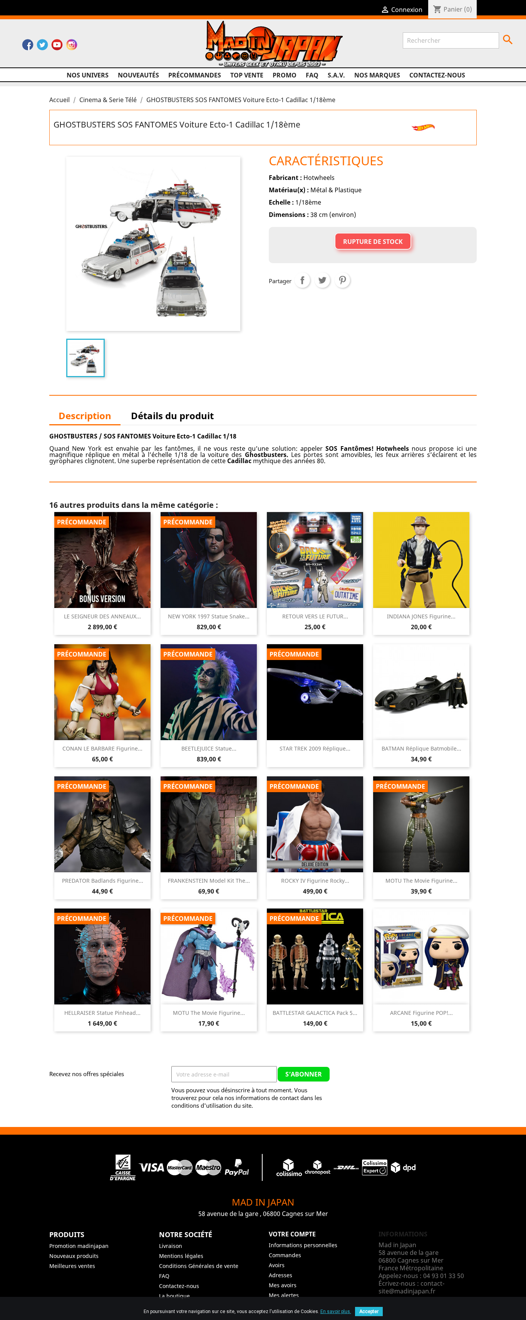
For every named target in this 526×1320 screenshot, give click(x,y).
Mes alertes (284, 1295)
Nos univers (88, 75)
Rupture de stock (373, 241)
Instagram (71, 46)
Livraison (170, 1245)
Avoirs (277, 1265)
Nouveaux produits (74, 1256)
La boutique (174, 1296)
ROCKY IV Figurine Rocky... (315, 880)
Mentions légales (181, 1256)
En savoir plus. (335, 1311)
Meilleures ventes (72, 1266)
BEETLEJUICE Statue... (208, 748)
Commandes (285, 1255)
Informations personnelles (303, 1245)
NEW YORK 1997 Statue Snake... (209, 616)
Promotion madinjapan (79, 1245)
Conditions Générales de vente (198, 1266)
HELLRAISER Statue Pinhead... (102, 1012)
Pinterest (342, 280)
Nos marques (377, 75)
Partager (302, 280)
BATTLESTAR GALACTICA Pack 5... (315, 1012)
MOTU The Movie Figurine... (421, 880)
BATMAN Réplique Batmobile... (421, 748)
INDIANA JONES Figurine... (421, 616)
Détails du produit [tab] (172, 415)
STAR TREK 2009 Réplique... (315, 748)
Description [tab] (85, 415)
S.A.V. (336, 75)
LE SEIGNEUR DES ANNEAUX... (102, 616)
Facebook (28, 46)
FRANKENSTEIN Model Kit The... (209, 880)
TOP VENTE (246, 75)
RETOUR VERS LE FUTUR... (315, 616)
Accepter (369, 1311)
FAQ (312, 75)
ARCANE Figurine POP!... (421, 1012)
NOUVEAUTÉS (138, 75)
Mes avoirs (283, 1285)
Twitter (42, 46)
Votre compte (292, 1234)
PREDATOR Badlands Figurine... (102, 880)
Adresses (280, 1275)
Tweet (322, 280)
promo (285, 75)
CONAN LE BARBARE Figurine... (102, 748)
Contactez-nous (437, 75)
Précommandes (194, 75)
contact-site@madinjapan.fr (411, 1287)
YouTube (57, 46)
